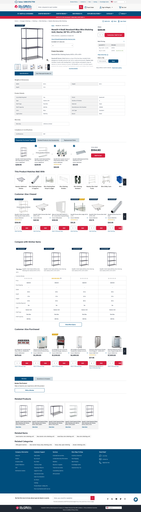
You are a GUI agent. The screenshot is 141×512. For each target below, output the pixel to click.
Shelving (34, 21)
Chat (89, 2)
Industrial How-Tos (76, 468)
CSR (16, 468)
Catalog (95, 2)
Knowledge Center (104, 2)
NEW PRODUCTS (77, 14)
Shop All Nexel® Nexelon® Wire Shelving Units (63, 39)
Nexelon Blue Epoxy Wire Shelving (57, 21)
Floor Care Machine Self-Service (42, 489)
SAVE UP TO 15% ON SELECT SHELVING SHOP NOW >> (70, 17)
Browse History (74, 2)
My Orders (36, 461)
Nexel (52, 25)
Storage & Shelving (25, 21)
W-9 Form (36, 480)
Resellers (55, 461)
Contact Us (83, 2)
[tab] (24, 73)
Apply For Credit (38, 471)
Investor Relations (19, 465)
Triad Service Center (58, 468)
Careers (17, 458)
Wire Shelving (42, 21)
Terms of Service (87, 501)
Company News (19, 461)
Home (16, 21)
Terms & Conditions (67, 510)
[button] (118, 2)
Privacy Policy (79, 501)
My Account (37, 458)
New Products (75, 461)
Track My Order (38, 465)
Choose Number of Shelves (43, 153)
